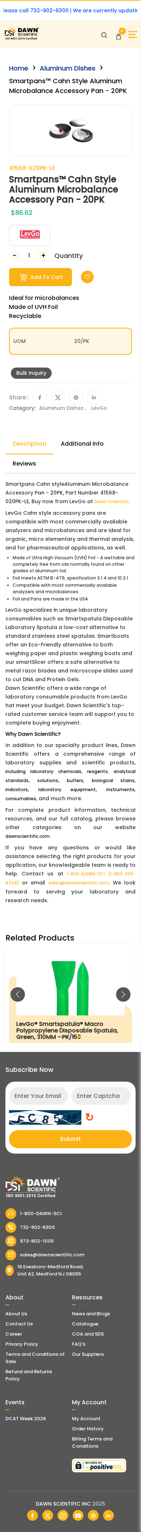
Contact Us (19, 1323)
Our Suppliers (88, 1354)
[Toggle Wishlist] (87, 277)
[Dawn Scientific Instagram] (62, 1515)
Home (18, 68)
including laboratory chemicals (43, 771)
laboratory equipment (67, 789)
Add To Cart (46, 277)
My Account (86, 1418)
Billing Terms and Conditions (92, 1442)
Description (29, 444)
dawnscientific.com (27, 836)
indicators (16, 789)
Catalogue (85, 1323)
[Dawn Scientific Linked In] (108, 1515)
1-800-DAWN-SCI (41, 1213)
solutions (47, 780)
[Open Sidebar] (132, 34)
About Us (16, 1313)
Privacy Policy (21, 1344)
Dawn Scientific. (112, 501)
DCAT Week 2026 (25, 1418)
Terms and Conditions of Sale (35, 1358)
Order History (88, 1428)
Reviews (24, 463)
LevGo (99, 408)
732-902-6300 (37, 1227)
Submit (70, 1139)
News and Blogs (91, 1313)
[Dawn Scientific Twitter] (47, 1515)
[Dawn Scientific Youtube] (78, 1515)
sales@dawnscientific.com (78, 883)
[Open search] (104, 34)
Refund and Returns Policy (28, 1375)
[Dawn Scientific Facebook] (32, 1515)
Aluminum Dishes (67, 68)
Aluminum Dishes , (63, 408)
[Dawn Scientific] (22, 38)
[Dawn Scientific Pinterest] (93, 1515)
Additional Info (82, 444)
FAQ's (78, 1344)
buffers (75, 780)
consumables (20, 798)
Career (13, 1334)
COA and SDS (88, 1334)
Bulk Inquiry (31, 373)
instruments (120, 789)
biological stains (113, 780)
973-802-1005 (37, 1241)
